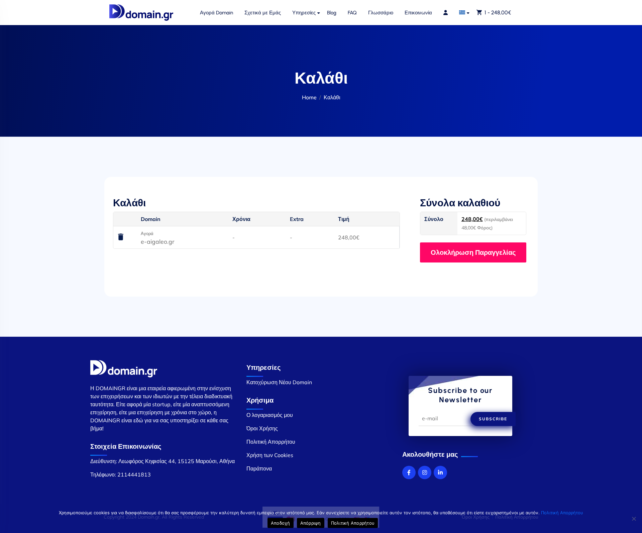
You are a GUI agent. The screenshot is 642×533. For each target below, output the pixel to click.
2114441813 (134, 474)
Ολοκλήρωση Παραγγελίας (473, 252)
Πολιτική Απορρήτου (270, 441)
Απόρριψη (310, 523)
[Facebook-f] (409, 472)
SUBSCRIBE (493, 418)
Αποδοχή (280, 523)
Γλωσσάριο (380, 13)
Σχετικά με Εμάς (262, 13)
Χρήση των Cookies (269, 455)
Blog (331, 13)
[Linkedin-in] (440, 472)
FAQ (352, 13)
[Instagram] (424, 472)
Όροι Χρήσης (262, 428)
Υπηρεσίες (304, 13)
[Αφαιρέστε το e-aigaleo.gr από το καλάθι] (120, 237)
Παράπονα (259, 468)
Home (309, 97)
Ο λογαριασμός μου (269, 415)
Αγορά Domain (216, 13)
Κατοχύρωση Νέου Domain (279, 382)
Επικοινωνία (418, 13)
